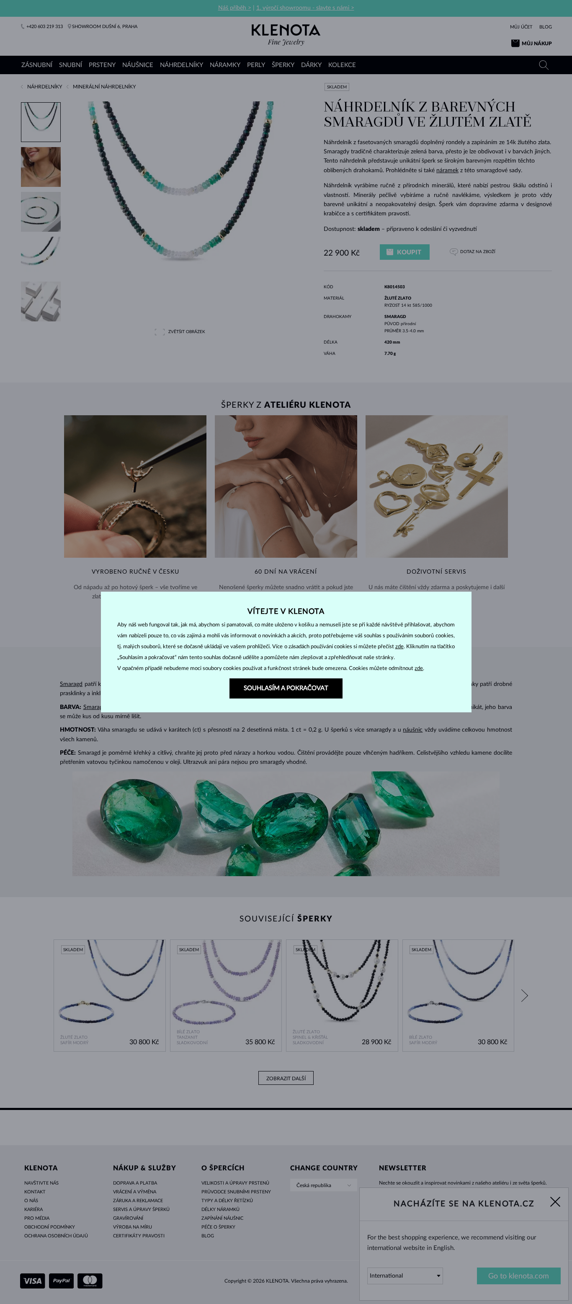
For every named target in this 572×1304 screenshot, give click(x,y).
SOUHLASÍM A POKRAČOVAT (286, 688)
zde (399, 646)
